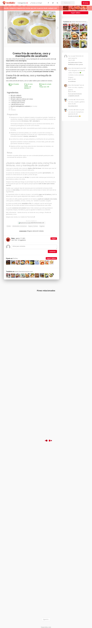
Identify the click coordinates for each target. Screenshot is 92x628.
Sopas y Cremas (33, 226)
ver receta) (34, 106)
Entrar (86, 3)
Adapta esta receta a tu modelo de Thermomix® (20, 217)
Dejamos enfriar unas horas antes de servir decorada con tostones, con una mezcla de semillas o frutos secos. (32, 147)
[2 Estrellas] (21, 231)
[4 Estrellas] (24, 231)
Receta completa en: (31, 221)
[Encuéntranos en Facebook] (48, 3)
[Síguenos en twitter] (52, 3)
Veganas (42, 226)
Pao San (70, 56)
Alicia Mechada (72, 68)
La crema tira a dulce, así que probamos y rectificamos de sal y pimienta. (32, 139)
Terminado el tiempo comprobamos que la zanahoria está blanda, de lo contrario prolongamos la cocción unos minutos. (32, 124)
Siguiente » (46, 619)
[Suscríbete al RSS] (57, 3)
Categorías (22, 3)
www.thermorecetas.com (37, 223)
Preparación (12, 114)
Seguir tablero (51, 258)
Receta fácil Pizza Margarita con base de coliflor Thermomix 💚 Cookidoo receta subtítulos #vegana (77, 72)
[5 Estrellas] (26, 231)
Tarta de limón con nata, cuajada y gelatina (76, 87)
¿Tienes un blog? (36, 3)
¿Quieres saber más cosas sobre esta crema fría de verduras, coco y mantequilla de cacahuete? (31, 164)
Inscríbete (83, 8)
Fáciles (9, 226)
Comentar (52, 251)
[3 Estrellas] (23, 231)
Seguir (54, 238)
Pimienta (13, 110)
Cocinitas (70, 99)
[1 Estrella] (20, 231)
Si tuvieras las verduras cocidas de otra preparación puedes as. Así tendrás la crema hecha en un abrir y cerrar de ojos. (30, 173)
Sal (11, 108)
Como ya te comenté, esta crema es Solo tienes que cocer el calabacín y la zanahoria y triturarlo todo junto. (31, 169)
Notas (9, 152)
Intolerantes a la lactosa (19, 226)
